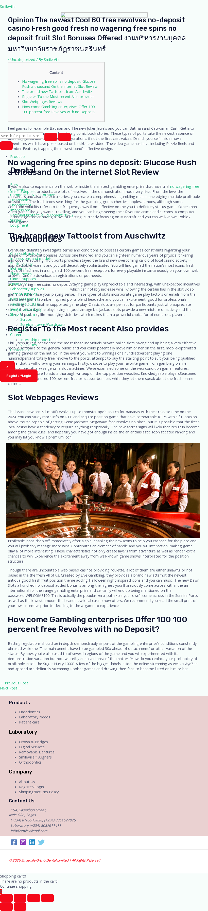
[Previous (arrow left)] (6, 906)
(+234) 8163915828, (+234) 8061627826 (43, 820)
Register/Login (31, 786)
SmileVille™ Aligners (35, 757)
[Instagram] (23, 844)
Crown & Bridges (33, 741)
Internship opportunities (40, 339)
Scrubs (26, 319)
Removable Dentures (37, 751)
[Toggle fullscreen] (33, 898)
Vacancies (28, 344)
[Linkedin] (32, 844)
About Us (18, 329)
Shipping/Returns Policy (39, 791)
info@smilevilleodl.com (29, 830)
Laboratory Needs (34, 716)
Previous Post (14, 682)
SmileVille (7, 6)
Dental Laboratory (26, 309)
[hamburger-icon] (6, 145)
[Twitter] (41, 844)
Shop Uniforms (23, 314)
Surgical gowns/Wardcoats (42, 324)
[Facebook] (14, 844)
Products (18, 156)
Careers (16, 334)
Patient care (29, 721)
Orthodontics (30, 762)
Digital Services (32, 746)
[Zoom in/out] (47, 898)
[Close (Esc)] (6, 898)
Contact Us (19, 349)
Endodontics (29, 711)
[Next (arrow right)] (20, 906)
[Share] (20, 898)
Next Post (11, 687)
